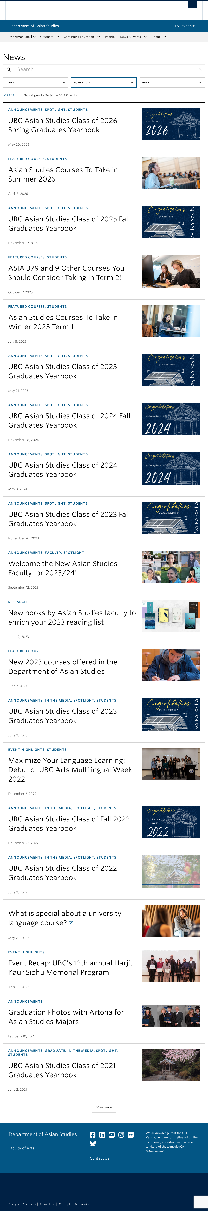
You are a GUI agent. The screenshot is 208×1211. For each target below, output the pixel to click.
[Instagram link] (122, 1136)
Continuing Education (79, 36)
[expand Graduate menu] (57, 37)
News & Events (130, 36)
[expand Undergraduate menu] (34, 37)
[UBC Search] (192, 4)
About (155, 36)
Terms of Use (47, 1204)
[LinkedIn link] (103, 1136)
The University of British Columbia (18, 10)
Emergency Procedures (22, 1204)
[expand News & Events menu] (145, 37)
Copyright (64, 1204)
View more (104, 1107)
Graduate (46, 36)
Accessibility (81, 1204)
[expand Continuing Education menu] (98, 37)
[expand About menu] (164, 37)
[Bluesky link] (94, 1145)
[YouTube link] (113, 1136)
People (110, 36)
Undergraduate (19, 36)
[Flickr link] (132, 1136)
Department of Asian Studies (34, 26)
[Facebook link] (94, 1136)
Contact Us (99, 1158)
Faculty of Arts (185, 26)
